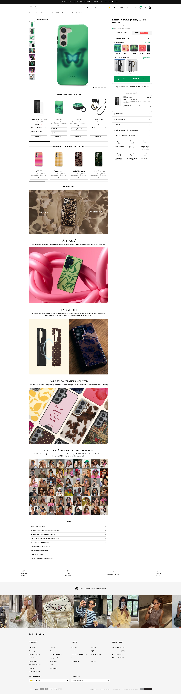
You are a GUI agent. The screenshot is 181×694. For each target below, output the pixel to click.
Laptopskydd (54, 657)
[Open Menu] (30, 7)
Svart (98, 122)
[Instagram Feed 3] (155, 611)
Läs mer (147, 57)
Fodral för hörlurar (34, 654)
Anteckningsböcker (35, 664)
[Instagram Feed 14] (58, 611)
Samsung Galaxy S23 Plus (54, 12)
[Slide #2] (96, 87)
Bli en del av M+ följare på (93, 588)
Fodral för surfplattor (56, 654)
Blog (72, 657)
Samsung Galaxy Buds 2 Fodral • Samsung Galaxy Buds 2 (78, 122)
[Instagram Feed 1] (90, 611)
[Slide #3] (98, 87)
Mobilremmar (54, 661)
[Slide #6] (102, 87)
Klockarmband (33, 661)
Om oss (93, 647)
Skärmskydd (53, 668)
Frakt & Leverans (96, 654)
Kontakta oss (74, 651)
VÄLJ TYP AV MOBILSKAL (122, 58)
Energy (59, 119)
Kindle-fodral (33, 657)
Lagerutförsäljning (34, 671)
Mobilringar (32, 651)
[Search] (35, 7)
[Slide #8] (105, 87)
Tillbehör (32, 668)
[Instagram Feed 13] (25, 611)
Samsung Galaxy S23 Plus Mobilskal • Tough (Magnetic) (39, 174)
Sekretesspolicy (105, 689)
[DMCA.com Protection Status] (146, 689)
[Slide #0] (93, 87)
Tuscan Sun (58, 171)
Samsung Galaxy (40, 12)
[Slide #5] (101, 87)
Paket (141, 32)
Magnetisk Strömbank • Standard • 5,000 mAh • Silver (58, 122)
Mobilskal (31, 12)
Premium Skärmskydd (39, 119)
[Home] (90, 7)
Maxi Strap (98, 119)
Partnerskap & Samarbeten (79, 654)
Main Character (79, 171)
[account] (145, 7)
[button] (119, 26)
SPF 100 (39, 171)
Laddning (52, 647)
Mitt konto (74, 647)
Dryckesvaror (54, 651)
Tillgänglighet (75, 661)
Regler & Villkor (94, 689)
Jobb (92, 657)
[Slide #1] (95, 87)
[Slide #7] (104, 87)
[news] (140, 7)
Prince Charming (98, 171)
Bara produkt (122, 32)
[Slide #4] (99, 87)
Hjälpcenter (94, 651)
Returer (93, 661)
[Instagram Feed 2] (123, 611)
